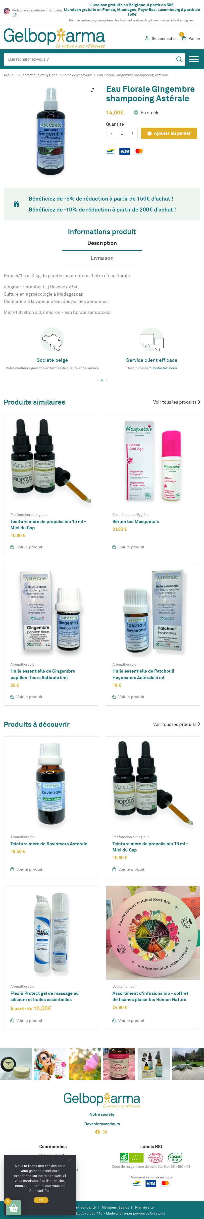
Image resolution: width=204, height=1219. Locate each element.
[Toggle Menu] (194, 59)
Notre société (102, 1114)
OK (41, 1200)
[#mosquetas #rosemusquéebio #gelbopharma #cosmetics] (85, 1064)
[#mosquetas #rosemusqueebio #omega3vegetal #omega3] (119, 1064)
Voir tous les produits (175, 402)
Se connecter (164, 38)
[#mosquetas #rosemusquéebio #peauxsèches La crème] (50, 1064)
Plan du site (144, 1207)
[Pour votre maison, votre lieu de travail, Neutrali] (188, 1064)
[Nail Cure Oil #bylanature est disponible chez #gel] (153, 1064)
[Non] (69, 1160)
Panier (191, 38)
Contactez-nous (164, 368)
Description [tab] (102, 242)
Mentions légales (115, 1207)
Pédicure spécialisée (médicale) (37, 10)
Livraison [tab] (102, 257)
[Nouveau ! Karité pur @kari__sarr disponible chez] (16, 1064)
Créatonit (157, 1213)
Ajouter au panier (172, 133)
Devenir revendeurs (102, 1123)
